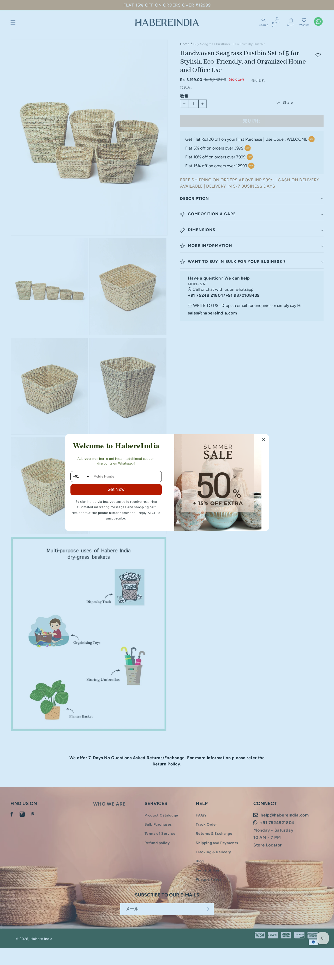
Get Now (116, 489)
